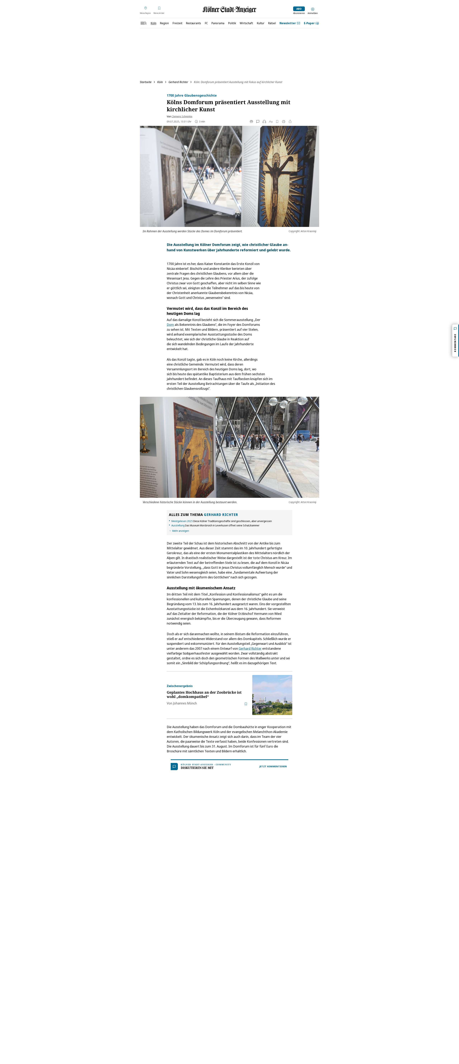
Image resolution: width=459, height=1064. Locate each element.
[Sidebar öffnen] (143, 23)
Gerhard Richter (178, 82)
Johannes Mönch (185, 703)
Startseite (146, 82)
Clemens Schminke (182, 116)
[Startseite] (229, 9)
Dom (170, 324)
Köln (160, 82)
